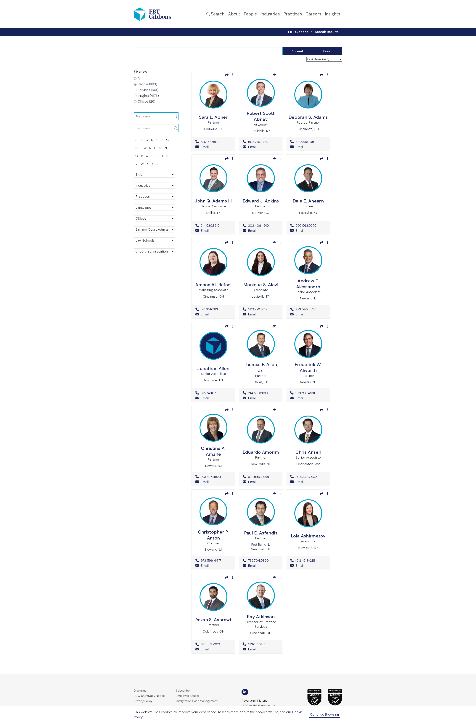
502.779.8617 (263, 309)
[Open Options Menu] (232, 75)
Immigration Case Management (197, 701)
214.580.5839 (263, 393)
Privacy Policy (143, 701)
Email (204, 147)
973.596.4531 (310, 393)
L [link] (155, 148)
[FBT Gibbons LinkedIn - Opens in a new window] (245, 692)
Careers (313, 14)
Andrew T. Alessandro (308, 284)
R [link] (153, 156)
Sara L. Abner (213, 117)
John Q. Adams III (213, 201)
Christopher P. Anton (213, 535)
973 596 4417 (216, 560)
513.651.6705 (310, 142)
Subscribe (183, 690)
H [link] (136, 148)
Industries (270, 14)
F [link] (162, 140)
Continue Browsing (324, 714)
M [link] (160, 148)
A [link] (136, 140)
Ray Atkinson (261, 617)
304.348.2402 (310, 477)
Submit (298, 51)
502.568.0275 (310, 225)
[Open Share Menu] (226, 75)
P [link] (142, 156)
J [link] (145, 148)
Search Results (326, 32)
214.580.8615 (216, 225)
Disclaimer (141, 690)
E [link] (157, 140)
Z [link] (158, 164)
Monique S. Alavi (260, 285)
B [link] (142, 140)
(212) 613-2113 (310, 560)
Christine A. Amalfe (213, 451)
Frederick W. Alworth (308, 367)
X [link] (148, 164)
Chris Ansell (308, 452)
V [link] (136, 164)
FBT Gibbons (298, 32)
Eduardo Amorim (261, 452)
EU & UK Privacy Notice (149, 696)
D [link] (152, 140)
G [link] (167, 140)
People (250, 14)
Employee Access (188, 696)
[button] (154, 175)
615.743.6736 (216, 393)
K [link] (150, 148)
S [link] (157, 156)
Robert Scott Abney (261, 116)
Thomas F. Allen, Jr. (261, 367)
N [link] (166, 148)
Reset (327, 51)
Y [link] (153, 164)
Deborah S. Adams (308, 117)
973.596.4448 (263, 477)
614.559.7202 (216, 644)
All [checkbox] (139, 78)
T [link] (162, 156)
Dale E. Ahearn (308, 201)
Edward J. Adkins (261, 201)
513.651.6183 (216, 309)
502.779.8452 (263, 142)
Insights (332, 14)
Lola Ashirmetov (308, 536)
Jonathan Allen (213, 368)
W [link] (142, 164)
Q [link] (147, 156)
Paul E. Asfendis (260, 533)
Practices (293, 14)
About (234, 14)
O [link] (136, 156)
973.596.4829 (216, 477)
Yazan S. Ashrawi (213, 620)
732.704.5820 (263, 560)
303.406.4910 (263, 225)
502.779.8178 (216, 142)
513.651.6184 (263, 644)
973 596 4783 (310, 309)
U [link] (167, 156)
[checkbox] (152, 84)
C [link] (147, 140)
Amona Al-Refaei (213, 285)
